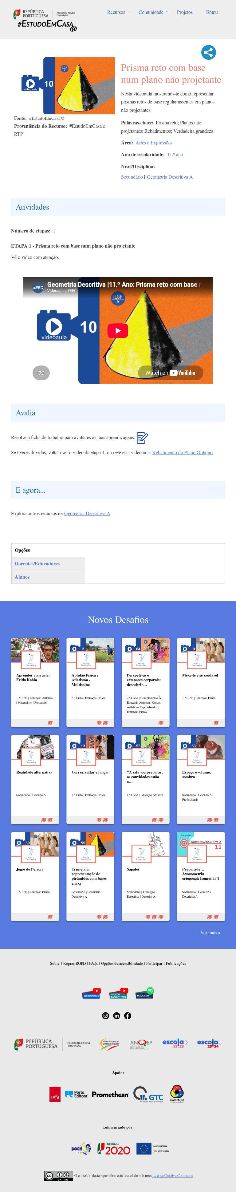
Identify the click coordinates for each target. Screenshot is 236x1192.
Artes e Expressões (154, 142)
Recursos (116, 12)
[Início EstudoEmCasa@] (44, 13)
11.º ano (175, 154)
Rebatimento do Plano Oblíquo (182, 452)
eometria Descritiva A (89, 513)
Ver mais (208, 932)
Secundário (132, 176)
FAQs (93, 963)
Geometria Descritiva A (170, 176)
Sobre (55, 963)
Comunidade (151, 12)
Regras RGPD (74, 963)
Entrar (212, 12)
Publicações (176, 963)
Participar (154, 963)
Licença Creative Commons (172, 1175)
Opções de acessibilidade (122, 963)
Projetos (185, 12)
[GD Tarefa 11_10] (142, 440)
